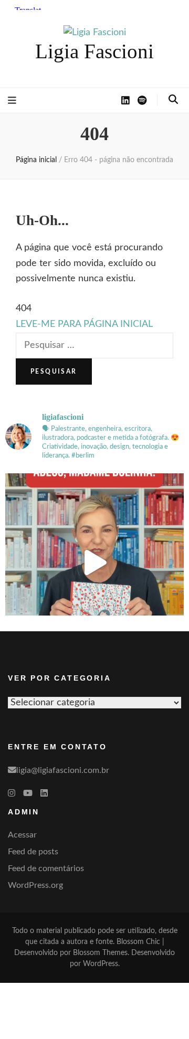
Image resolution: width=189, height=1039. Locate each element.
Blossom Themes (100, 953)
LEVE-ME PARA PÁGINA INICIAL (84, 324)
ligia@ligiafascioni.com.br (62, 770)
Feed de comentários (46, 868)
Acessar (22, 835)
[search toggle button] (173, 99)
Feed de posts (33, 851)
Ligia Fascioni (94, 51)
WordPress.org (35, 885)
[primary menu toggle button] (12, 101)
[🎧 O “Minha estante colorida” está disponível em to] (94, 562)
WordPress (100, 964)
